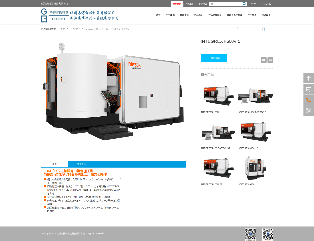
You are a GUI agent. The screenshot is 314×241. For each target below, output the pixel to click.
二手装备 (252, 15)
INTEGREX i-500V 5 (117, 29)
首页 (158, 15)
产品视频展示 (215, 15)
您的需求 (177, 4)
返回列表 (214, 58)
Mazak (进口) (93, 29)
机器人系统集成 (234, 15)
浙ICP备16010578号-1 (94, 233)
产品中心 (198, 15)
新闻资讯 (184, 15)
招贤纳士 (266, 15)
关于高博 (170, 15)
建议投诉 (202, 4)
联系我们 (190, 4)
